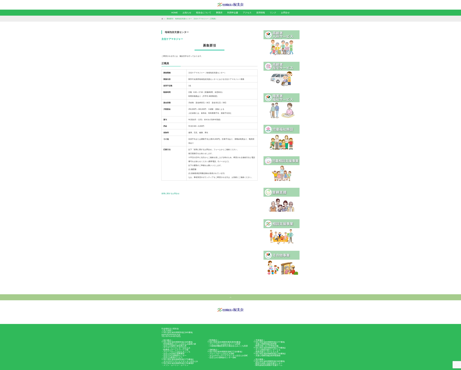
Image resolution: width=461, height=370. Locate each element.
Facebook (293, 4)
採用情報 (260, 12)
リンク (273, 12)
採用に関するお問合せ (170, 193)
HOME (174, 12)
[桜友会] (230, 4)
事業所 (219, 12)
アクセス (247, 12)
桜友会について (203, 12)
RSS (297, 4)
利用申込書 (232, 12)
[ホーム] (162, 16)
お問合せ (285, 12)
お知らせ (187, 12)
